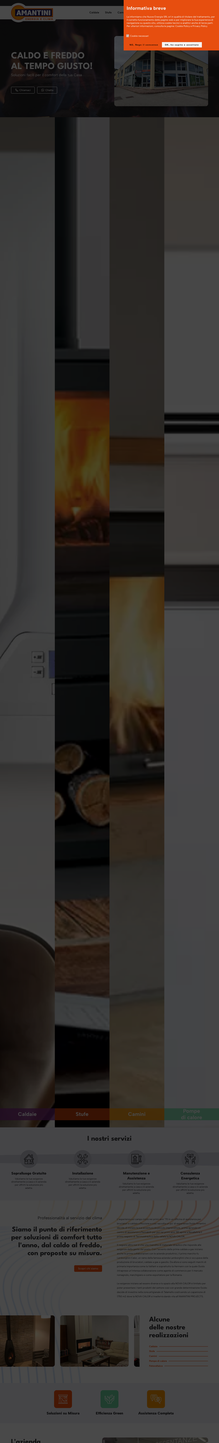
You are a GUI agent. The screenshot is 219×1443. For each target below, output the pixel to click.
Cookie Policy (182, 26)
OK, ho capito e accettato (182, 45)
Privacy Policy (199, 26)
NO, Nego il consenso (144, 45)
